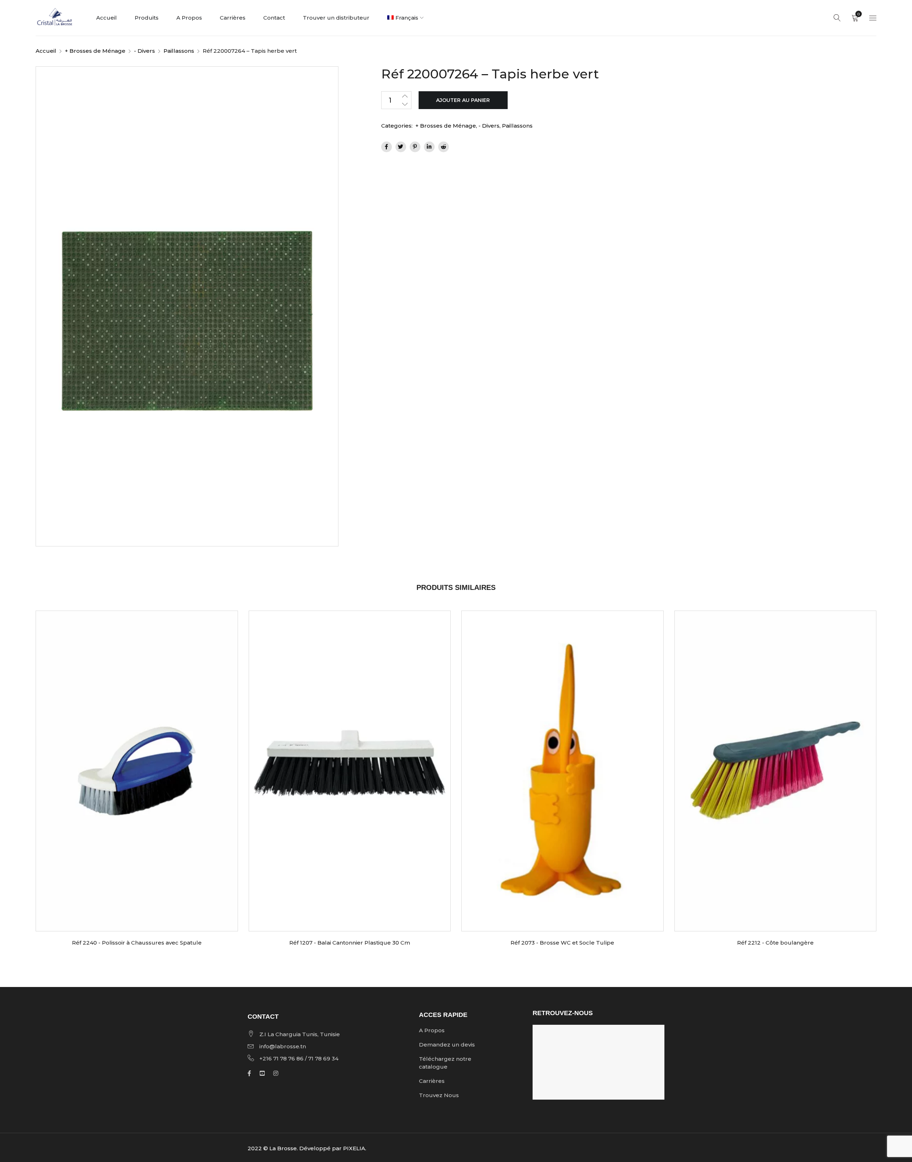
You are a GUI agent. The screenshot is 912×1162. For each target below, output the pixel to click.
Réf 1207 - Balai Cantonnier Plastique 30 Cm (349, 942)
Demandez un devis (447, 1044)
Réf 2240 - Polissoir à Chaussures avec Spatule (137, 942)
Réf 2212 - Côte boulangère (775, 942)
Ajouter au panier (463, 100)
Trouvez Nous (439, 1095)
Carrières (432, 1081)
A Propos (432, 1030)
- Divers (144, 50)
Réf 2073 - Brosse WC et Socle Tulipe (562, 942)
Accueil (46, 50)
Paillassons (179, 50)
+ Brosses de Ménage (95, 50)
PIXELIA (354, 1148)
